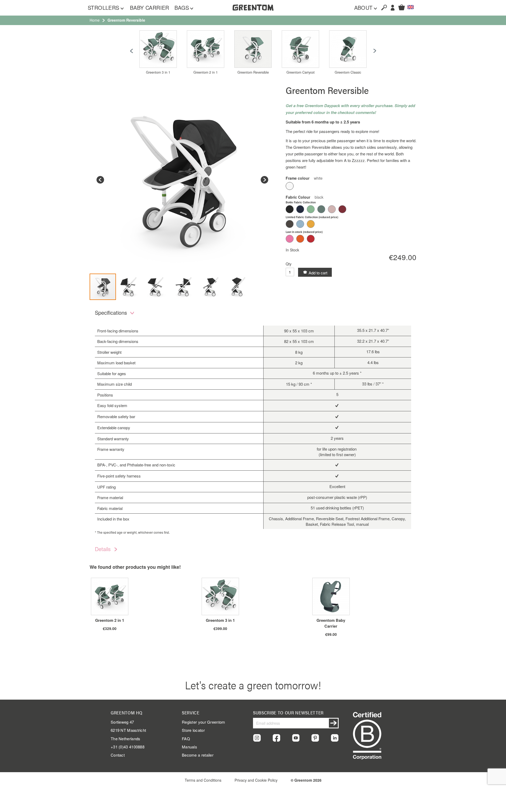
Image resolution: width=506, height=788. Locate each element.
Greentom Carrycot (300, 72)
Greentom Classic (348, 72)
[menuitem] (106, 8)
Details (103, 549)
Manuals (189, 746)
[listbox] (351, 186)
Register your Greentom (203, 722)
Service (191, 712)
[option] (290, 186)
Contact (118, 755)
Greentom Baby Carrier (331, 623)
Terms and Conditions (203, 780)
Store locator (193, 730)
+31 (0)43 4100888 (127, 746)
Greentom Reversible (253, 72)
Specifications (112, 312)
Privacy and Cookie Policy (256, 780)
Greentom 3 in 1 (158, 72)
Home (95, 20)
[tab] (253, 313)
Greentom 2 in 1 (205, 72)
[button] (410, 7)
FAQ (186, 738)
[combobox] (382, 7)
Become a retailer (197, 755)
